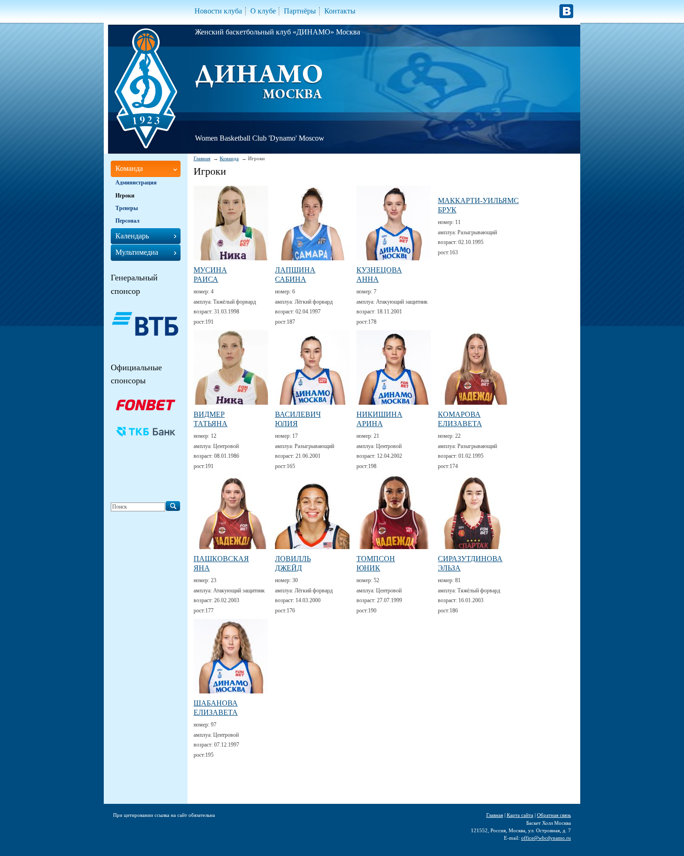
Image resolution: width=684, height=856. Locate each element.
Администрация (136, 182)
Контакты (339, 11)
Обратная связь (554, 815)
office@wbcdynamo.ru (546, 838)
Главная (202, 158)
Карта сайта (520, 815)
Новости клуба (218, 11)
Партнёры (300, 11)
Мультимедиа (136, 252)
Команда (229, 158)
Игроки (124, 195)
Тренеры (126, 208)
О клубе (263, 11)
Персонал (127, 220)
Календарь (132, 236)
